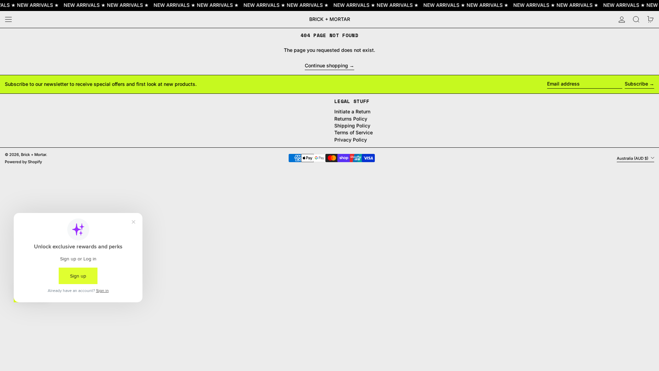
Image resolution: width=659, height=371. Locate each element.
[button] (636, 19)
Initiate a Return (352, 111)
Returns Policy (350, 119)
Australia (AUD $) (633, 158)
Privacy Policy (350, 140)
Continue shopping (326, 65)
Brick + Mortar (329, 19)
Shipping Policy (352, 125)
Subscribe (636, 84)
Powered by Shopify (23, 161)
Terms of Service (353, 132)
